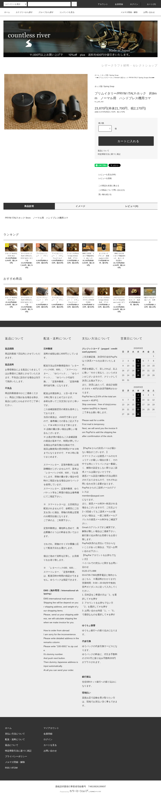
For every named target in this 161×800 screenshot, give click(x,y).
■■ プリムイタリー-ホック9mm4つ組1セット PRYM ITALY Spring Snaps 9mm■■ (125, 77)
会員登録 (119, 4)
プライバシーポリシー (16, 756)
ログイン (134, 4)
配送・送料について (15, 739)
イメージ (80, 206)
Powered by (64, 792)
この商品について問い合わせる (111, 190)
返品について (103, 151)
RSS (7, 767)
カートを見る (50, 745)
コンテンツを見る (67, 12)
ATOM (14, 767)
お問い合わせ (149, 12)
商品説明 (29, 206)
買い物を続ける (105, 194)
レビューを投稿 (105, 178)
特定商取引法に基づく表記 (109, 154)
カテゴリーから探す (24, 12)
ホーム (7, 12)
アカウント (103, 4)
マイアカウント (51, 728)
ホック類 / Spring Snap (110, 75)
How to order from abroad (56, 630)
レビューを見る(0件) (107, 175)
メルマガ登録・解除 (129, 12)
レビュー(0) (132, 206)
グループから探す (46, 12)
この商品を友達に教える (108, 186)
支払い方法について (15, 733)
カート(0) (151, 4)
